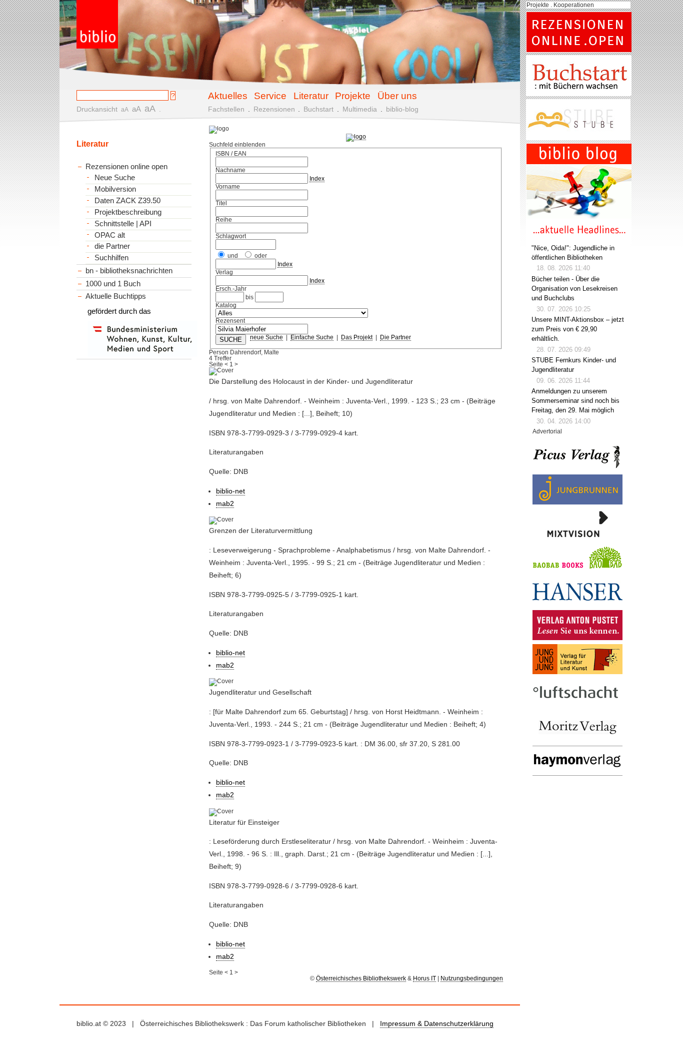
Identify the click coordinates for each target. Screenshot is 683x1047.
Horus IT (424, 978)
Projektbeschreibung (128, 212)
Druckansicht (97, 109)
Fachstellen (226, 109)
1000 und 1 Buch (113, 283)
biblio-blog (402, 109)
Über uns (397, 95)
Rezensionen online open (127, 166)
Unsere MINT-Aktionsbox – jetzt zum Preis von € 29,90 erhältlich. (578, 329)
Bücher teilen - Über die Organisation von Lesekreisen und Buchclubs (575, 289)
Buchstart (319, 109)
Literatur (311, 95)
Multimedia (359, 109)
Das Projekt (356, 337)
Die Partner (395, 337)
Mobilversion (115, 189)
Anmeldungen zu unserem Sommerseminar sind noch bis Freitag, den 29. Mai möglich (576, 401)
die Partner (112, 246)
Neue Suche (114, 178)
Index (317, 179)
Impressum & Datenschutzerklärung (437, 1023)
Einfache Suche (312, 337)
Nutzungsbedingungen (471, 978)
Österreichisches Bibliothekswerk (361, 978)
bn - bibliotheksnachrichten (129, 270)
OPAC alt (109, 235)
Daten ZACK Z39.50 (127, 201)
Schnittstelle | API (123, 224)
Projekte (352, 95)
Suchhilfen (111, 258)
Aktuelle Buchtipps (116, 296)
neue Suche (266, 337)
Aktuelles (228, 95)
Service (270, 95)
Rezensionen (274, 109)
